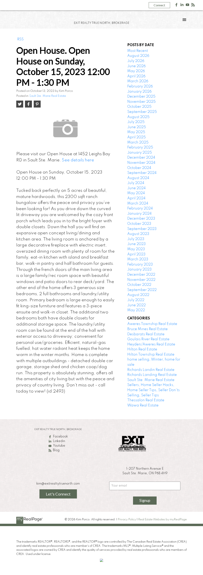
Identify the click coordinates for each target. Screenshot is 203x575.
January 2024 (139, 213)
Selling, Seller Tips (143, 395)
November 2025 (141, 102)
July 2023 (135, 239)
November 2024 (141, 163)
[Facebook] (176, 6)
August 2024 (138, 178)
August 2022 (138, 295)
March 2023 (137, 259)
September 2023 (142, 229)
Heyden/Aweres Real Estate (151, 344)
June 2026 (136, 66)
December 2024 (141, 157)
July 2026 (135, 61)
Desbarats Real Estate (146, 334)
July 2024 (135, 183)
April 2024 (136, 198)
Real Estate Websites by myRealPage (162, 519)
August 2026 (138, 56)
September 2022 (142, 290)
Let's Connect (58, 494)
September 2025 (142, 112)
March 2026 (137, 81)
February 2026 (140, 86)
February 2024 (140, 208)
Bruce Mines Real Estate (147, 329)
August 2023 (138, 234)
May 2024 (136, 193)
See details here (78, 160)
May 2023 (136, 249)
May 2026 (136, 71)
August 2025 (138, 117)
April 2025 (136, 137)
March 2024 (137, 203)
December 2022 (141, 274)
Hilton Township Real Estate (150, 354)
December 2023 (141, 218)
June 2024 (136, 188)
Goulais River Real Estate (148, 339)
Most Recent (137, 51)
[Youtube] (187, 6)
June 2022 (136, 305)
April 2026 (136, 76)
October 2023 (139, 224)
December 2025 (141, 96)
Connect (159, 5)
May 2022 (136, 310)
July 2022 (135, 300)
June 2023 (136, 244)
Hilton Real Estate (142, 349)
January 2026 (139, 91)
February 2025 (140, 147)
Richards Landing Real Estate (152, 375)
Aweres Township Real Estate (152, 324)
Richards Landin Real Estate (150, 370)
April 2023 (136, 254)
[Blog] (193, 6)
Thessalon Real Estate (145, 400)
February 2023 (140, 264)
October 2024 (139, 168)
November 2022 (141, 280)
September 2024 (142, 173)
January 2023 (139, 269)
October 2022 (139, 285)
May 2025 (136, 132)
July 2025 (136, 122)
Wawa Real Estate (143, 405)
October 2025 (139, 107)
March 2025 (137, 142)
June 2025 (136, 127)
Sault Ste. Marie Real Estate (47, 96)
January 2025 (139, 152)
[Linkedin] (182, 6)
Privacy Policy (127, 519)
